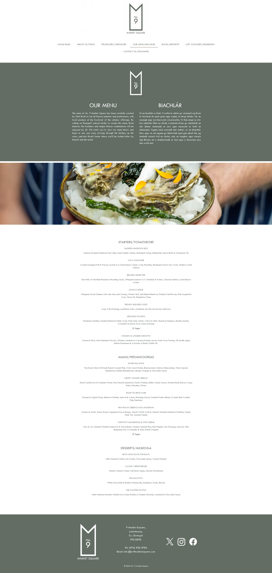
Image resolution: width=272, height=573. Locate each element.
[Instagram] (181, 542)
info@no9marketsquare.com (139, 551)
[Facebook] (193, 542)
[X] (170, 542)
